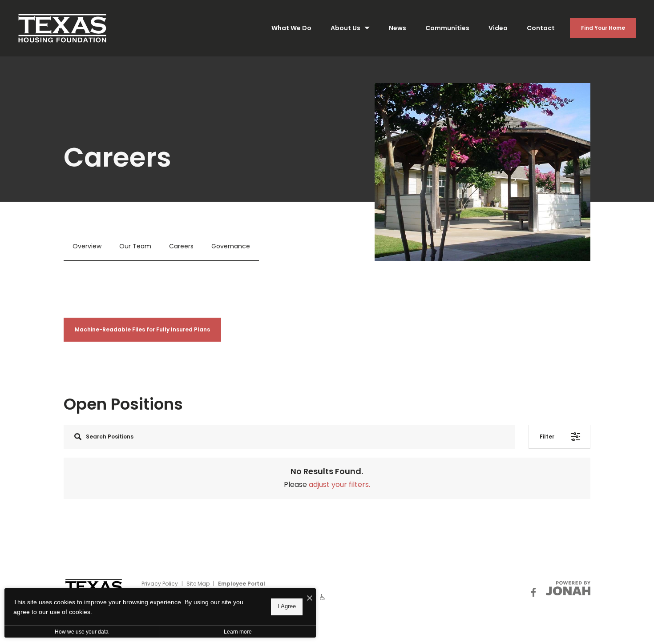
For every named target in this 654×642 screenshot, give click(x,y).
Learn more (238, 632)
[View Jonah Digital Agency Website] (568, 588)
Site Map (198, 583)
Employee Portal (241, 583)
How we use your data (82, 632)
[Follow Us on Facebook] (533, 592)
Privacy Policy (159, 583)
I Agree (287, 606)
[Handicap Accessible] (323, 596)
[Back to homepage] (62, 28)
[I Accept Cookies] (309, 598)
